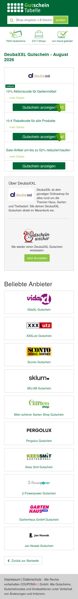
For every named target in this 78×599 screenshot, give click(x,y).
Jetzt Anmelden (37, 258)
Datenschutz (32, 579)
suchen (60, 20)
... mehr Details (15, 98)
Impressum (12, 579)
